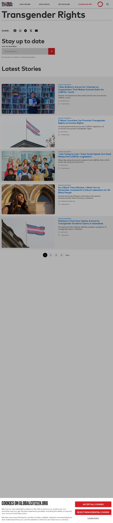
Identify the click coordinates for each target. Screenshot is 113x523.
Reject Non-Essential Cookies (93, 512)
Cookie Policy (93, 518)
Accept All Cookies (93, 504)
